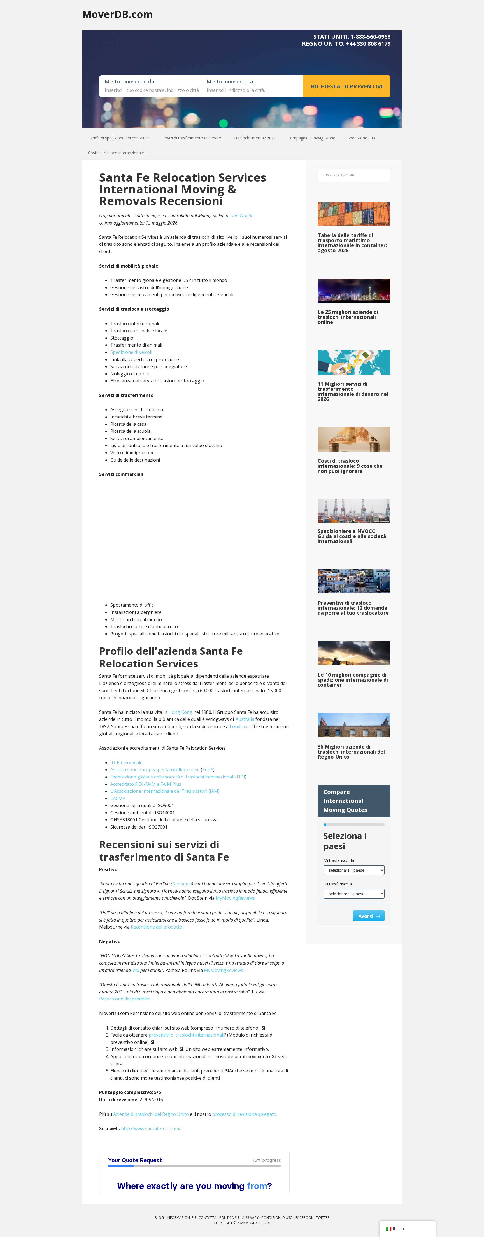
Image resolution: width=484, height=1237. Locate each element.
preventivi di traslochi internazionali (186, 1035)
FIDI (241, 777)
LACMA (117, 798)
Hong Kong (180, 712)
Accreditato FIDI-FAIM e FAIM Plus (145, 784)
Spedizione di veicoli (131, 352)
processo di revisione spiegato (244, 1114)
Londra (237, 726)
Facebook (304, 1217)
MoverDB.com (117, 13)
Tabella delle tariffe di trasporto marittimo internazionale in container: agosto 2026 (352, 243)
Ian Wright (242, 215)
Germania (182, 884)
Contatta (208, 1217)
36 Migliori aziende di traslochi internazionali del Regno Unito (351, 751)
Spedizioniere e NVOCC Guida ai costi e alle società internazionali (352, 536)
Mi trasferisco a (338, 884)
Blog (159, 1217)
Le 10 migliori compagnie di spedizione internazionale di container (353, 679)
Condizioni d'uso (277, 1217)
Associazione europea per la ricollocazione (155, 769)
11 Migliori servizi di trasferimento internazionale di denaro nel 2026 (353, 391)
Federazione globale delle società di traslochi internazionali (172, 777)
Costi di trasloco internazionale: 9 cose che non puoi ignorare (350, 465)
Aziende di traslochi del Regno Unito (151, 1114)
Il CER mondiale (126, 762)
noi (136, 970)
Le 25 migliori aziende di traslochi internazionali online (348, 316)
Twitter (322, 1217)
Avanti (366, 916)
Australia (245, 719)
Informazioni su (181, 1217)
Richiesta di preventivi (347, 86)
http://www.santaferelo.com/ (151, 1128)
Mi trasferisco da (339, 860)
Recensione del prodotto (156, 927)
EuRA (207, 769)
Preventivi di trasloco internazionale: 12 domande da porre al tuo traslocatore (353, 607)
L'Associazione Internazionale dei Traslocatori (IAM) (165, 791)
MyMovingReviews (235, 898)
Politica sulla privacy (239, 1217)
